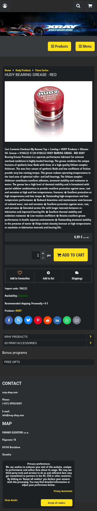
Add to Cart (72, 255)
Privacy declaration (63, 491)
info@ (5, 415)
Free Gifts (12, 362)
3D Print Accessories (20, 343)
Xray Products (16, 336)
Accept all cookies (56, 502)
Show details (11, 500)
